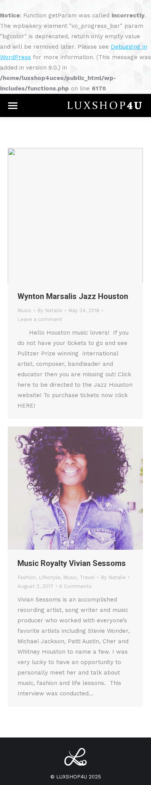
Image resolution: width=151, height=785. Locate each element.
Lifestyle (49, 577)
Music (24, 310)
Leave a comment (39, 319)
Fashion (26, 577)
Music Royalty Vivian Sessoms (71, 563)
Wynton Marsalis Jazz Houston (72, 296)
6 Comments (75, 586)
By (49, 310)
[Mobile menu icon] (13, 105)
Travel (87, 577)
